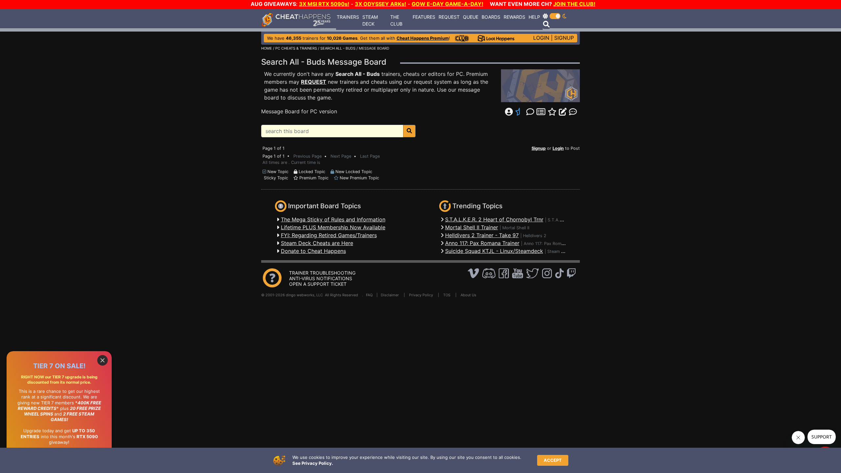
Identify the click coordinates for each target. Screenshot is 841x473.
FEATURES (424, 17)
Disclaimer (390, 295)
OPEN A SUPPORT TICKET (318, 284)
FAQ (369, 295)
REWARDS (514, 17)
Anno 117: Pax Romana (546, 243)
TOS (446, 295)
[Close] (102, 360)
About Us (468, 295)
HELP (534, 17)
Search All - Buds (357, 74)
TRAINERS (348, 17)
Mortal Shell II (515, 227)
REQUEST (449, 17)
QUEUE (470, 17)
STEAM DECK (370, 20)
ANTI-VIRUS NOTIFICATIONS (320, 278)
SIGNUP (564, 37)
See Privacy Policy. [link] (312, 463)
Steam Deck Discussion (570, 251)
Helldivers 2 (534, 235)
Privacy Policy (421, 295)
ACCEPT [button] (553, 460)
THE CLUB (396, 20)
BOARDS (491, 17)
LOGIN (541, 37)
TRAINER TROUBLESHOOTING (322, 273)
